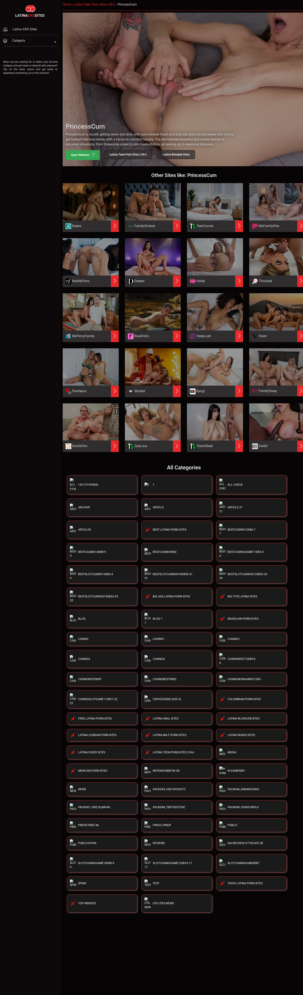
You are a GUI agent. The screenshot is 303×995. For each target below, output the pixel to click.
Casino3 (84, 659)
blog (82, 618)
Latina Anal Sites (166, 718)
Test (156, 883)
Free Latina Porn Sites (95, 718)
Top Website (87, 903)
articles (84, 529)
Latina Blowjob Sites (176, 154)
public (232, 825)
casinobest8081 (90, 679)
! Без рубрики (88, 484)
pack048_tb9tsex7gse (169, 807)
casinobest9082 (164, 679)
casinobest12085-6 (241, 659)
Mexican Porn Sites (92, 770)
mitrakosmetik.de (166, 770)
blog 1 (158, 618)
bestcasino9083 (164, 551)
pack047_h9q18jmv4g (94, 807)
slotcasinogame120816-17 (172, 863)
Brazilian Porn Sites (243, 618)
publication (87, 843)
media (232, 752)
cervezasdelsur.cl (167, 699)
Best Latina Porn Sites (169, 529)
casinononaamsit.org (244, 679)
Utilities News (163, 903)
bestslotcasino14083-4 (95, 574)
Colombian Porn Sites (244, 699)
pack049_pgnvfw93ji (243, 807)
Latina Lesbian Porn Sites (97, 735)
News (82, 789)
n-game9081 (236, 770)
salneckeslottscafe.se (245, 843)
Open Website (80, 155)
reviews (159, 843)
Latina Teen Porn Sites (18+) (94, 4)
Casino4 (159, 659)
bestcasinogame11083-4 (245, 551)
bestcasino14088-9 (92, 551)
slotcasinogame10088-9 (96, 863)
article (158, 507)
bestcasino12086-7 (241, 529)
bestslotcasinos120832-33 (247, 574)
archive (84, 507)
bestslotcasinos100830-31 (173, 574)
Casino (83, 639)
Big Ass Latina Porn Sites (171, 596)
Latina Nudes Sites (241, 735)
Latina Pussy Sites (91, 752)
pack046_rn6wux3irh (243, 789)
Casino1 (159, 639)
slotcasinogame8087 (244, 863)
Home (67, 4)
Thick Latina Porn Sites (245, 883)
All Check (235, 484)
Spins (82, 883)
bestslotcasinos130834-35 (98, 596)
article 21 (235, 507)
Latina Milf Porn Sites (169, 735)
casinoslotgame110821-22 (97, 699)
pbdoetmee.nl (88, 825)
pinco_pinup (162, 825)
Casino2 (234, 639)
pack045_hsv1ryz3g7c (169, 789)
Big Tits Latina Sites (242, 596)
